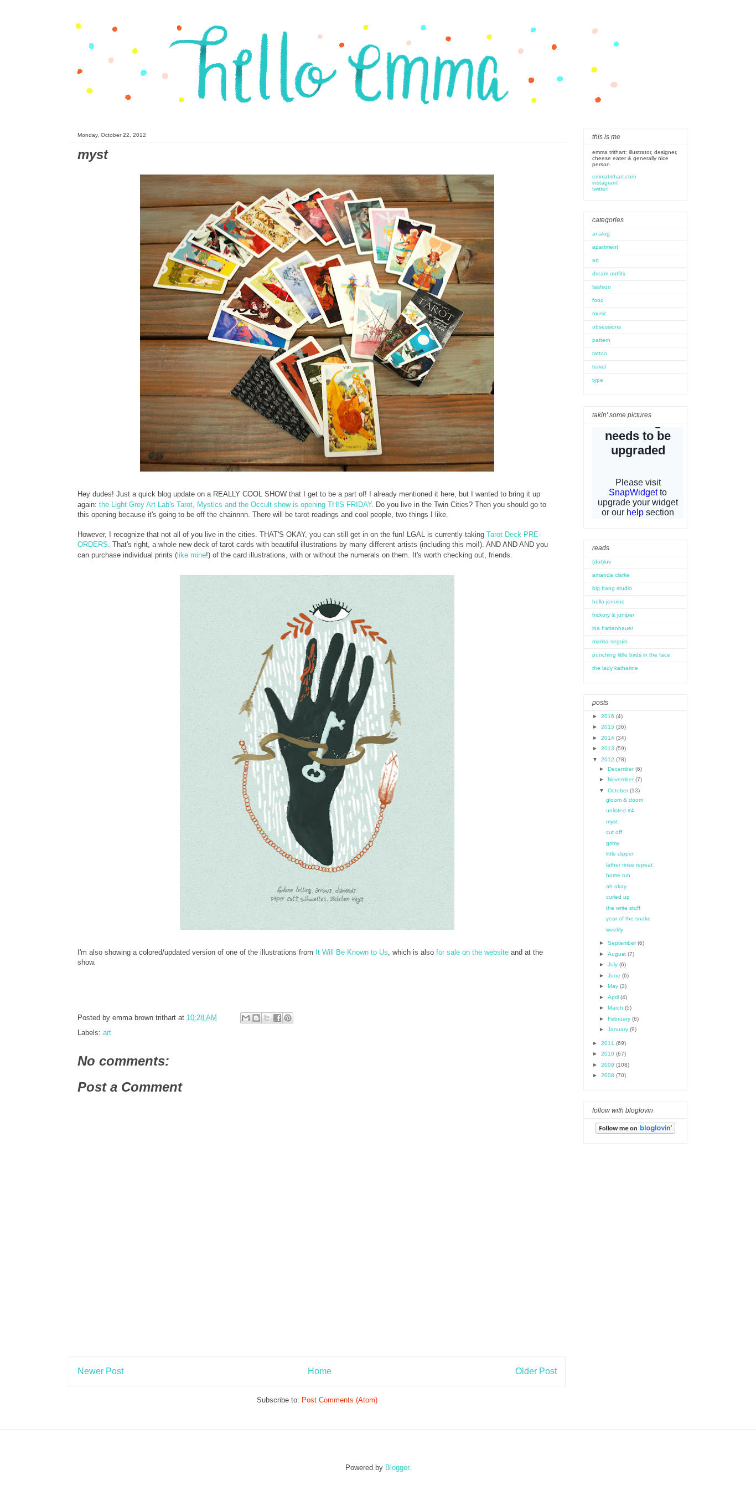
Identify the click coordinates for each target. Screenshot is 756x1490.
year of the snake (628, 918)
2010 (608, 1054)
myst (612, 821)
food (598, 300)
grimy (612, 843)
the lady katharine (615, 668)
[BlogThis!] (256, 1017)
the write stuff (623, 908)
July (613, 964)
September (623, 943)
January (619, 1029)
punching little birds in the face (631, 655)
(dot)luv (601, 562)
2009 (608, 1065)
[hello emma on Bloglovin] (635, 1132)
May (614, 986)
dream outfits (608, 273)
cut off (614, 832)
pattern (601, 340)
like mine (191, 555)
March (616, 1008)
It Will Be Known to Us (351, 952)
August (618, 954)
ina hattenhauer (612, 628)
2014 (608, 738)
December (621, 769)
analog (601, 234)
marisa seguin (610, 641)
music (599, 313)
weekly (614, 929)
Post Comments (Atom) (339, 1400)
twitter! (600, 189)
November (621, 779)
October (619, 790)
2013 (608, 748)
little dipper (620, 854)
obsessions (606, 327)
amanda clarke (611, 575)
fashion (601, 287)
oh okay (616, 886)
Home (320, 1371)
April (614, 997)
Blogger (397, 1467)
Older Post (536, 1371)
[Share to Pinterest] (287, 1017)
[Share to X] (266, 1017)
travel (599, 366)
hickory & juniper (613, 615)
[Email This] (245, 1017)
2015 (608, 727)
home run (618, 875)
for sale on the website (472, 952)
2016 (608, 716)
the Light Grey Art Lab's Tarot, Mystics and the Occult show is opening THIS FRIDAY (235, 504)
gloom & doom (624, 800)
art (107, 1032)
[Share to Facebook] (277, 1017)
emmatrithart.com (614, 176)
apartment (605, 247)
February (620, 1019)
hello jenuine (608, 601)
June (615, 975)
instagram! (605, 183)
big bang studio (612, 588)
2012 (608, 759)
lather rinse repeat (629, 865)
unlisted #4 (620, 810)
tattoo (599, 353)
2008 (608, 1075)
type (597, 380)
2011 (608, 1043)
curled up (618, 897)
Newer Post (100, 1371)
